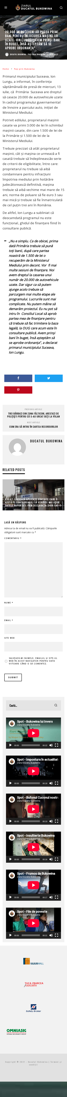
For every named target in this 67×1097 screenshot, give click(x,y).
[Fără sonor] (51, 745)
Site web (9, 638)
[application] (33, 733)
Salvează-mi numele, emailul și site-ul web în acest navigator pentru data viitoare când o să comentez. (33, 661)
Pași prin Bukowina (36, 54)
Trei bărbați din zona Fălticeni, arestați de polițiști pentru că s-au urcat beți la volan (33, 415)
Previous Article (33, 409)
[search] (56, 705)
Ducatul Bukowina (18, 54)
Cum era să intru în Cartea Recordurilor (33, 426)
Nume (8, 602)
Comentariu (13, 538)
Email (8, 620)
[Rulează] (10, 745)
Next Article (33, 422)
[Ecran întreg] (56, 745)
